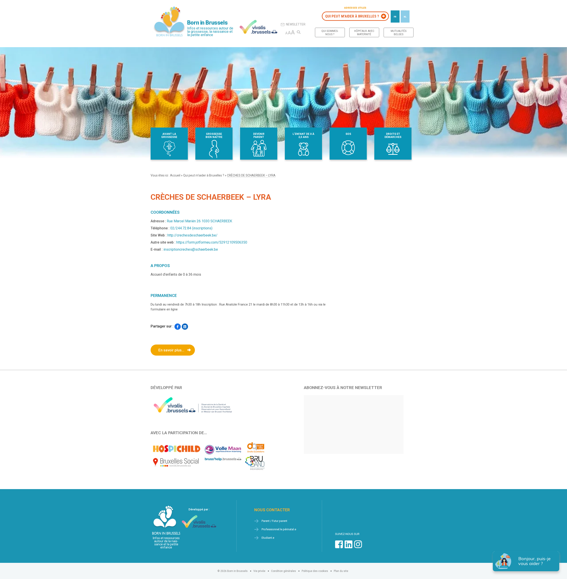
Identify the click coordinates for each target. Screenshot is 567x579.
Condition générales (283, 571)
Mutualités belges (398, 32)
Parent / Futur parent (274, 521)
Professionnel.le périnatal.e (279, 529)
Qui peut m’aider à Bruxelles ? (352, 16)
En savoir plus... (171, 350)
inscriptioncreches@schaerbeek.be (190, 249)
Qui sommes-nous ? (329, 32)
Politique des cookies (315, 571)
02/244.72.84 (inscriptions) (191, 228)
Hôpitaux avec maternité (364, 32)
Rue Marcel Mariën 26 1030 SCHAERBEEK (199, 221)
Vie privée (259, 571)
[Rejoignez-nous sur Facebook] (339, 546)
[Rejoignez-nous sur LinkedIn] (348, 546)
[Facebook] (177, 326)
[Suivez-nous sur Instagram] (358, 546)
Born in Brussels (207, 22)
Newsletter (295, 24)
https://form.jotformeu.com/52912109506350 (211, 242)
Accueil (175, 175)
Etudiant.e (268, 537)
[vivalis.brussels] (258, 27)
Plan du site (341, 571)
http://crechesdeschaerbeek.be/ (192, 235)
